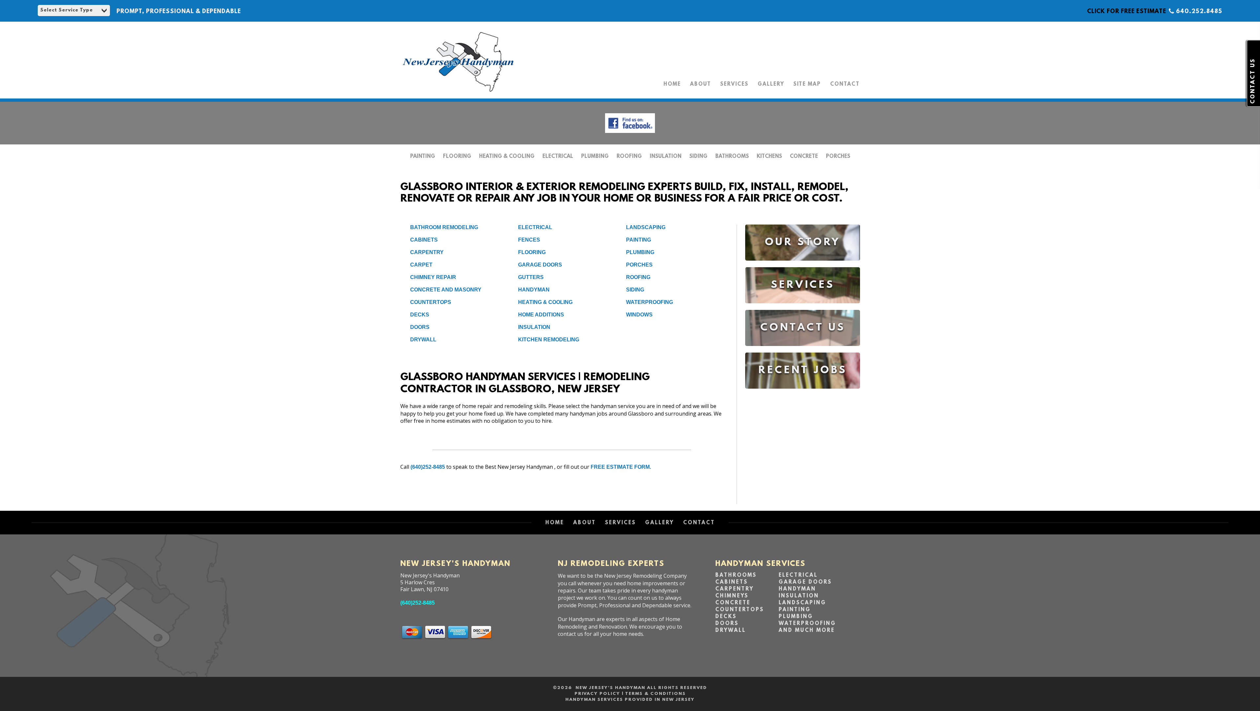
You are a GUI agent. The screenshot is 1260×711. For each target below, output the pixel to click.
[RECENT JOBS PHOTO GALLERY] (802, 393)
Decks (419, 314)
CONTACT (845, 84)
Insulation (666, 157)
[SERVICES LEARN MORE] (802, 308)
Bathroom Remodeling (444, 227)
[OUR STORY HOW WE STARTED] (802, 265)
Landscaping (645, 227)
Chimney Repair (433, 277)
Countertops (430, 302)
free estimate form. (621, 467)
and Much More (807, 631)
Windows (639, 314)
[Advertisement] (802, 452)
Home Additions (541, 314)
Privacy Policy (597, 693)
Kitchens (769, 157)
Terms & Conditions (655, 693)
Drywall (423, 339)
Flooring (457, 157)
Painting (422, 157)
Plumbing (595, 157)
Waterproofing (649, 302)
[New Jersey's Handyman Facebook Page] (630, 134)
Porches (838, 157)
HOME (672, 84)
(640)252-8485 (427, 467)
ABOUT (700, 84)
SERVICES (734, 84)
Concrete (804, 157)
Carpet (421, 265)
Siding (698, 157)
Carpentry (427, 252)
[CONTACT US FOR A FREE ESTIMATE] (802, 351)
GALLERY (771, 84)
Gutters (531, 277)
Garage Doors (540, 265)
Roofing (629, 157)
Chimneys (731, 596)
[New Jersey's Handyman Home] (457, 92)
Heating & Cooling (507, 157)
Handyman (534, 289)
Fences (529, 240)
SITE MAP (807, 84)
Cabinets (424, 240)
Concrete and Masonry (445, 289)
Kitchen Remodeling (548, 339)
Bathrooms (732, 157)
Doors (420, 327)
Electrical (557, 157)
